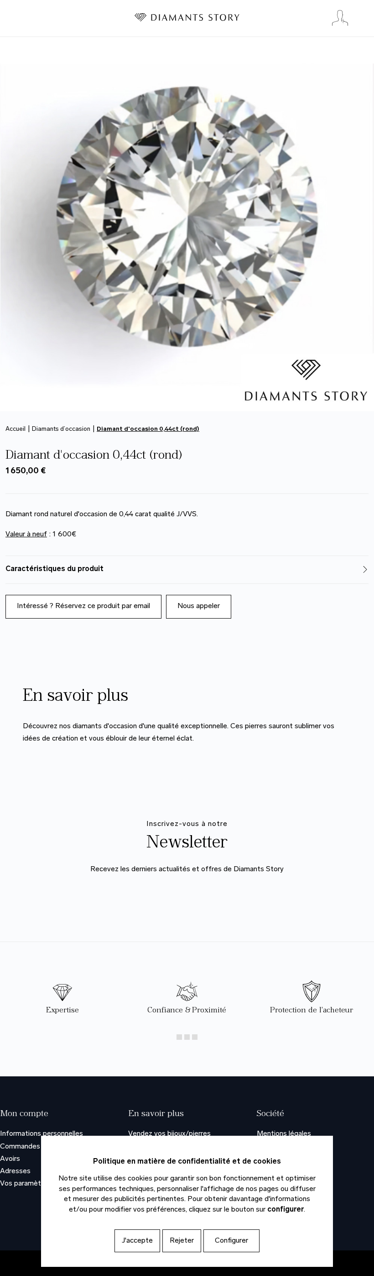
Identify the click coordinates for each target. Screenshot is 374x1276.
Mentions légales (284, 1134)
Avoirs (10, 1159)
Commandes (20, 1146)
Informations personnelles (41, 1134)
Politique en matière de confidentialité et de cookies (187, 1161)
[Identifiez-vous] (340, 18)
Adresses (15, 1171)
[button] (187, 570)
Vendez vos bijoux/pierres (169, 1134)
